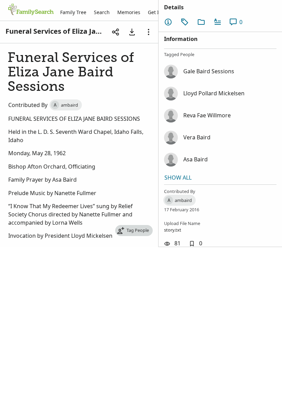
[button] (195, 243)
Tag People (138, 230)
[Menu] (148, 32)
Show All (178, 177)
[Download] (132, 32)
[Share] (115, 32)
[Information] (168, 22)
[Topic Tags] (185, 22)
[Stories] (218, 22)
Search (102, 12)
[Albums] (201, 22)
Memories (128, 12)
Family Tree (73, 12)
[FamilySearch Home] (31, 10)
